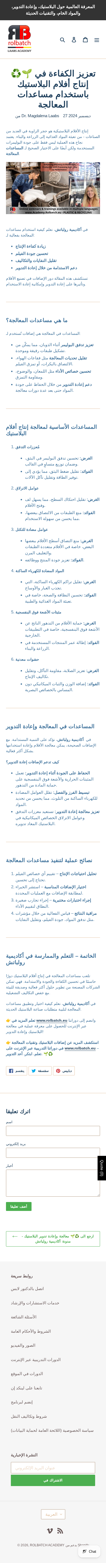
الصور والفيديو (23, 1345)
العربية (51, 1514)
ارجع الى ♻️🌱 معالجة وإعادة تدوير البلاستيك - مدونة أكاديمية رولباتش (56, 1239)
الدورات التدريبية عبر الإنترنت (36, 1359)
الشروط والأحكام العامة (31, 1331)
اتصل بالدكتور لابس (27, 1288)
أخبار (9, 1166)
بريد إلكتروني (16, 1144)
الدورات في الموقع (27, 1373)
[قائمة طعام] (96, 39)
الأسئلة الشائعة (23, 1317)
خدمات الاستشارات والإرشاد (35, 1303)
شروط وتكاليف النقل (29, 1416)
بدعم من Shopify (77, 1545)
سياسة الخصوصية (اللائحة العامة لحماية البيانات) (52, 1430)
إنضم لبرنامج (22, 1402)
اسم (9, 1122)
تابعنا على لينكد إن (26, 1388)
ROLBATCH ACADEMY (47, 1545)
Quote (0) (102, 1168)
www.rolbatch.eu (51, 1020)
